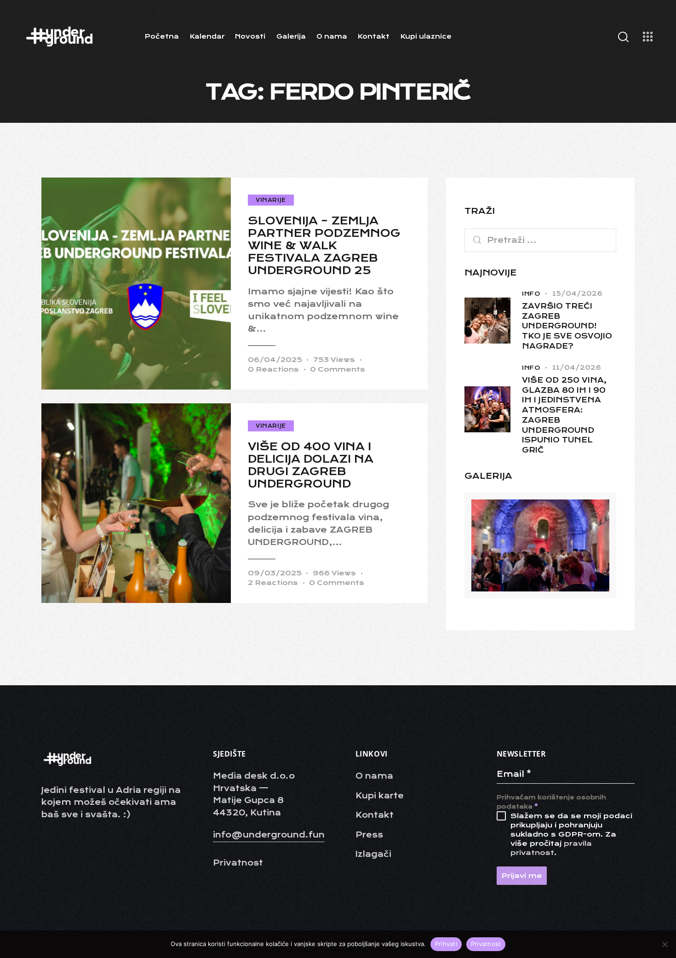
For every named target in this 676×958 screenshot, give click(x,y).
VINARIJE (271, 200)
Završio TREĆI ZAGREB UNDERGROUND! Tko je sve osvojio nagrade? (567, 326)
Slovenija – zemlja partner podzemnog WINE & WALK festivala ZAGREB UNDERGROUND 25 (324, 246)
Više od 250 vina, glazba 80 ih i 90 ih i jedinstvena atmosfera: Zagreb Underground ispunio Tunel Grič (564, 415)
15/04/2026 (577, 293)
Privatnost (486, 943)
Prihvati (446, 943)
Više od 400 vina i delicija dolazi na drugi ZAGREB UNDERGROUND (310, 465)
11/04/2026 (576, 367)
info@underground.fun (269, 834)
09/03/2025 (275, 573)
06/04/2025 (275, 360)
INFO (531, 293)
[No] (664, 944)
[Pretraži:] (540, 240)
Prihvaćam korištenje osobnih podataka (551, 802)
